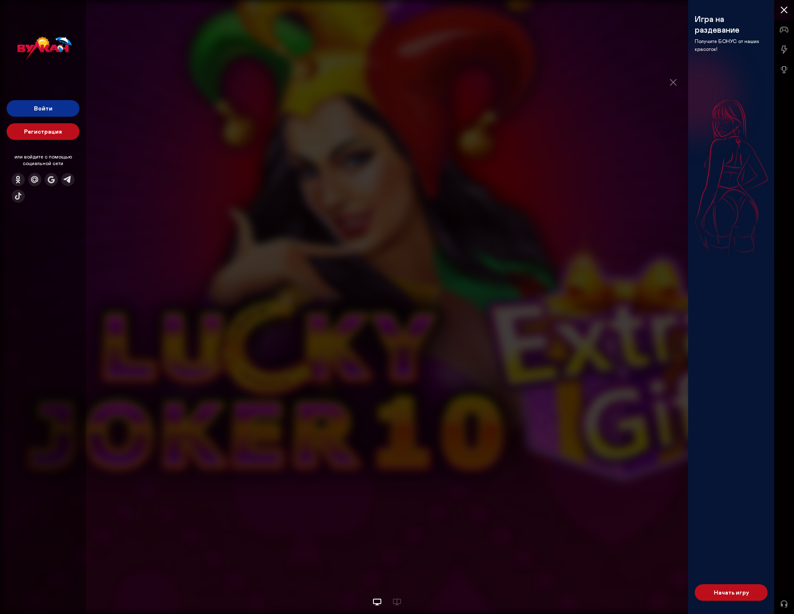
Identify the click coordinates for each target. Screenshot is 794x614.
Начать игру (731, 592)
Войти (43, 108)
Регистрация (43, 131)
